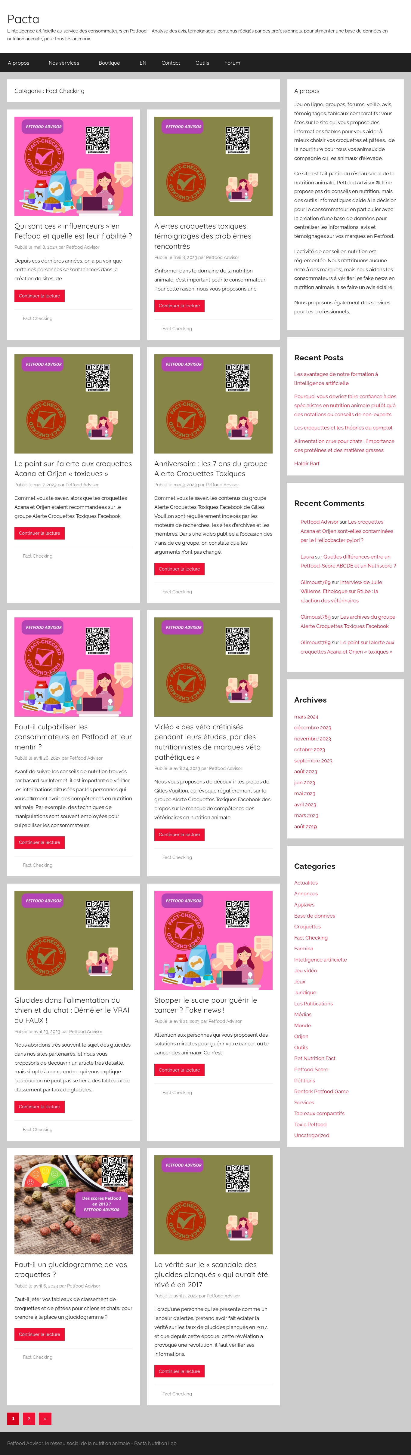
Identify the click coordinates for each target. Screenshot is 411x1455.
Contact (171, 63)
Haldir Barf (307, 463)
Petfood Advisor (82, 247)
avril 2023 (305, 804)
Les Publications (313, 1004)
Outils (202, 63)
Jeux (299, 982)
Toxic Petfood (310, 1124)
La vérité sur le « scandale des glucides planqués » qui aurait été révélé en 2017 (211, 1274)
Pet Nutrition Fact (314, 1058)
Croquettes (307, 927)
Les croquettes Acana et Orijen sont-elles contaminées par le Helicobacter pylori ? (347, 531)
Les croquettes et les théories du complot (343, 428)
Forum (232, 63)
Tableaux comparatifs (319, 1113)
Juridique (305, 992)
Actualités (306, 883)
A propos (18, 63)
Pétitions (304, 1081)
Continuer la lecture (39, 296)
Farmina (303, 949)
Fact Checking (37, 318)
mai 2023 (304, 793)
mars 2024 (306, 717)
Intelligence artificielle (320, 960)
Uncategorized (311, 1135)
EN (143, 63)
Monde (302, 1026)
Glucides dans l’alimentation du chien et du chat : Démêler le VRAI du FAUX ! (71, 1010)
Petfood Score (311, 1069)
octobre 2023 (309, 749)
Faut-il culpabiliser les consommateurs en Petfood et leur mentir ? (73, 736)
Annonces (306, 894)
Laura (307, 557)
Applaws (304, 905)
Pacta (23, 18)
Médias (302, 1014)
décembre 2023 (312, 727)
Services (304, 1103)
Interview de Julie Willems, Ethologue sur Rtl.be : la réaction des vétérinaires (341, 591)
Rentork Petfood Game (321, 1091)
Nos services (64, 63)
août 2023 (305, 771)
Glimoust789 (316, 582)
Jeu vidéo (305, 970)
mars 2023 (306, 815)
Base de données (314, 916)
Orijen (301, 1036)
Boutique (109, 63)
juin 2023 (304, 783)
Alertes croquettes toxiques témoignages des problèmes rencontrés (202, 236)
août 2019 (305, 826)
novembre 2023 (312, 739)
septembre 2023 (313, 761)
